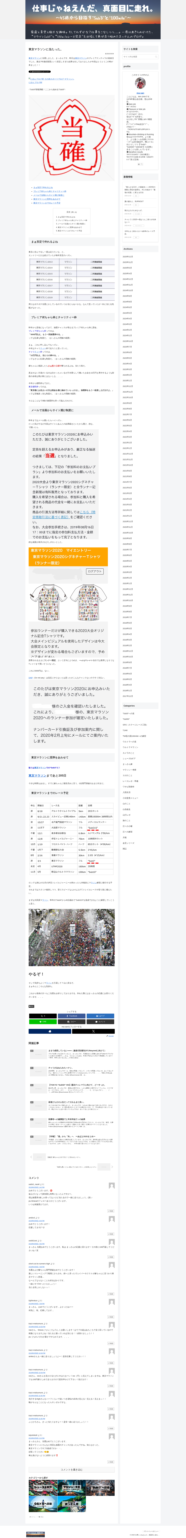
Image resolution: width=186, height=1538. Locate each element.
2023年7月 (127, 347)
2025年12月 (128, 257)
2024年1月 (127, 336)
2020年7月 (127, 550)
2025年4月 (127, 273)
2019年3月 (127, 640)
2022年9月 (127, 403)
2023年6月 (127, 352)
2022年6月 (127, 420)
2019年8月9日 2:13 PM (36, 1438)
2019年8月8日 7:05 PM (36, 1244)
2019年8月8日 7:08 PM (36, 1267)
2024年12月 (128, 279)
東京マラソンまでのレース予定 (46, 203)
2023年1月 (127, 381)
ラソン (94, 883)
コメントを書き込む (72, 1469)
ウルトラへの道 (129, 742)
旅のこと (126, 821)
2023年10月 (128, 341)
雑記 (32, 1006)
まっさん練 (127, 764)
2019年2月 (127, 645)
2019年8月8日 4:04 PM (36, 1221)
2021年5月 (127, 493)
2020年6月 (127, 555)
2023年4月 (127, 364)
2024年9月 (127, 296)
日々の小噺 (127, 826)
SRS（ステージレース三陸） (135, 725)
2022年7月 (127, 414)
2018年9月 (127, 662)
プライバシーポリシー (151, 1531)
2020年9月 (127, 538)
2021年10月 (128, 465)
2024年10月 (128, 290)
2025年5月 (127, 268)
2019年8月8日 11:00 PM (37, 1396)
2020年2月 (127, 578)
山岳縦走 (126, 809)
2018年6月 (127, 674)
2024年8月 (127, 302)
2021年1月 (127, 516)
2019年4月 (127, 634)
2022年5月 (127, 426)
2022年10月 (128, 397)
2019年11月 (128, 595)
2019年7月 (127, 617)
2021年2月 (127, 510)
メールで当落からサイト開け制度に (48, 195)
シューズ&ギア (129, 759)
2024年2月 (127, 330)
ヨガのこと (127, 775)
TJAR (125, 730)
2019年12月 (128, 589)
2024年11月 (128, 285)
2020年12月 (128, 522)
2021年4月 (127, 499)
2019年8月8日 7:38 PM (36, 1304)
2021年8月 (127, 476)
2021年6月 (127, 488)
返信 (111, 1211)
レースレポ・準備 (130, 781)
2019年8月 (127, 612)
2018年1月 (127, 691)
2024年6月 (127, 307)
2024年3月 (127, 324)
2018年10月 (128, 657)
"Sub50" (126, 719)
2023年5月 (127, 358)
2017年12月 (128, 696)
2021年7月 (127, 482)
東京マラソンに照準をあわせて (46, 199)
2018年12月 (128, 651)
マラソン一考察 (129, 770)
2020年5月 (127, 561)
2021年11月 (128, 459)
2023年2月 (127, 375)
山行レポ (126, 815)
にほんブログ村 (35, 82)
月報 (125, 837)
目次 (69, 212)
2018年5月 (127, 679)
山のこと (126, 804)
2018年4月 (127, 685)
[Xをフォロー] (93, 1031)
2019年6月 (127, 623)
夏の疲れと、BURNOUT (134, 201)
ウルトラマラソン (130, 747)
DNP (31, 678)
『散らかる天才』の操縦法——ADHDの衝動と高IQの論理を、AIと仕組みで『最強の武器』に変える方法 (140, 189)
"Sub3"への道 (128, 714)
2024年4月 (127, 319)
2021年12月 (128, 454)
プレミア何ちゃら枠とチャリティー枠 (49, 191)
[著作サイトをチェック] (50, 1031)
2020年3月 (127, 572)
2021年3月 (127, 505)
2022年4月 (127, 431)
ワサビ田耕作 (128, 787)
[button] (71, 1021)
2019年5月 (127, 629)
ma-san (140, 93)
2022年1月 (127, 448)
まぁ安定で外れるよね (43, 187)
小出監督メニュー (130, 798)
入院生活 (126, 792)
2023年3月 (127, 369)
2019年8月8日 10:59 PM (37, 1327)
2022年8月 (127, 409)
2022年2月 (127, 443)
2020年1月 (127, 583)
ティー (43, 348)
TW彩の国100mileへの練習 (134, 736)
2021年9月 (127, 471)
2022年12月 (128, 386)
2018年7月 (127, 668)
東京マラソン (34, 58)
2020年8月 (127, 544)
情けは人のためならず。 (134, 210)
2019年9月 (127, 606)
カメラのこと (128, 753)
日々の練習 (127, 832)
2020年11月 (128, 527)
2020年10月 (128, 533)
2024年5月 (127, 313)
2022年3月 (127, 437)
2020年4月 (127, 567)
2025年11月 (128, 262)
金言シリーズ (128, 843)
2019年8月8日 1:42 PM (36, 1187)
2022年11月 (128, 392)
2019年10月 (128, 600)
